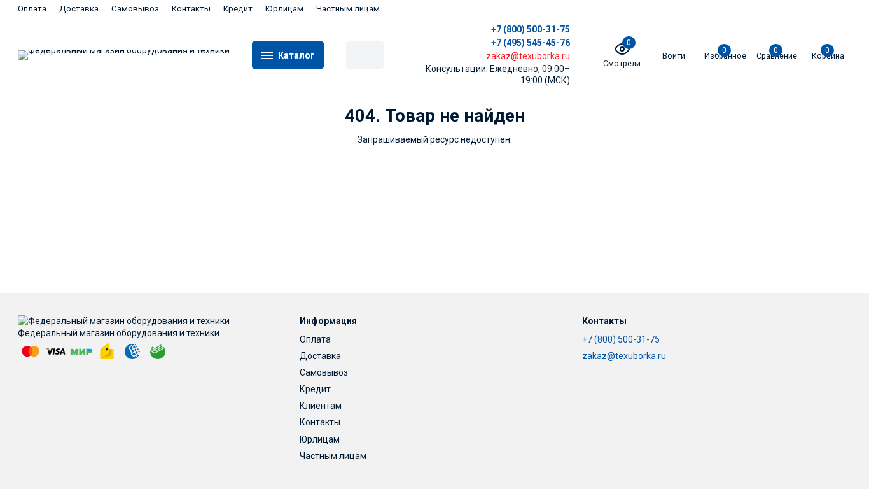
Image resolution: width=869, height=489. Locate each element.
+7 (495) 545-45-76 (530, 43)
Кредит (238, 8)
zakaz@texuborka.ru (624, 356)
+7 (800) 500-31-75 (530, 29)
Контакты (191, 8)
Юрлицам (284, 8)
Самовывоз (135, 8)
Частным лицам (348, 8)
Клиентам (321, 405)
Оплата (32, 8)
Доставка (79, 8)
